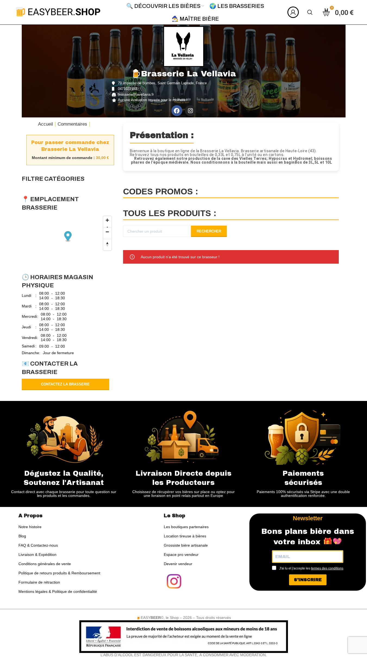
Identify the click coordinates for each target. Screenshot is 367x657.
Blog (22, 536)
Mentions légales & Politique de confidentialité (57, 591)
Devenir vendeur (178, 564)
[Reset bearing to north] (107, 244)
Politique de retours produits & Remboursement (59, 573)
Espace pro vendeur (181, 554)
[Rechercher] (310, 12)
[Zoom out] (107, 233)
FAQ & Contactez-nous (38, 545)
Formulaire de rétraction (39, 582)
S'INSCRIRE (308, 579)
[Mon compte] (293, 12)
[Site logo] (58, 11)
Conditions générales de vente (44, 564)
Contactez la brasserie (65, 384)
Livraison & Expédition (37, 554)
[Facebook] (176, 110)
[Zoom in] (107, 222)
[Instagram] (190, 110)
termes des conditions (327, 568)
